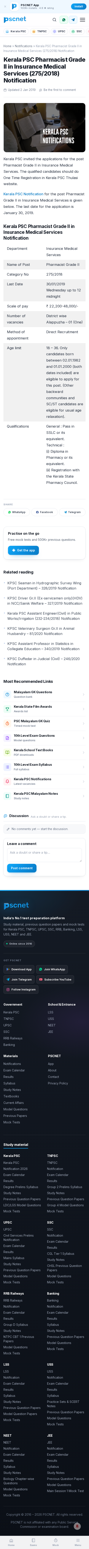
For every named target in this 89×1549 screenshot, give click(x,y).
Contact (53, 1077)
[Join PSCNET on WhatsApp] (64, 20)
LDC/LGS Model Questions (22, 1205)
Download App (21, 969)
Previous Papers (15, 1116)
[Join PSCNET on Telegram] (73, 20)
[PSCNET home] (15, 19)
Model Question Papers (20, 1414)
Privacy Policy (58, 1083)
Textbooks (11, 1096)
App (51, 1064)
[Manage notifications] (77, 1526)
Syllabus (9, 1083)
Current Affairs (13, 1103)
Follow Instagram (23, 989)
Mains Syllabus (13, 1258)
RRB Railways (12, 1038)
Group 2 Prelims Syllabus (64, 1187)
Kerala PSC (18, 31)
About (52, 1070)
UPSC (61, 31)
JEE (50, 1032)
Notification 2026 (15, 1169)
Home (7, 46)
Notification (55, 1169)
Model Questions (15, 1109)
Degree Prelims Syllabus (20, 1187)
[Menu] (82, 19)
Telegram (74, 512)
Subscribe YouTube (57, 979)
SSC (79, 31)
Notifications (23, 46)
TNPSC (42, 31)
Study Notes (12, 1090)
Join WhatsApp (54, 969)
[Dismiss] (5, 6)
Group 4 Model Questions (65, 1205)
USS (51, 1019)
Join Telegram (21, 979)
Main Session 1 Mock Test (65, 1491)
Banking (9, 1045)
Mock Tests (11, 1122)
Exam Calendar (14, 1070)
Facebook (46, 512)
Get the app (26, 550)
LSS (50, 1012)
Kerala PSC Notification (23, 194)
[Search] (54, 19)
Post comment (22, 868)
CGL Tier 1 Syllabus (60, 1253)
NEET (52, 1025)
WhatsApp (18, 512)
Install (79, 6)
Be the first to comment (60, 90)
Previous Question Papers (22, 1199)
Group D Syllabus (15, 1324)
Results (8, 1077)
